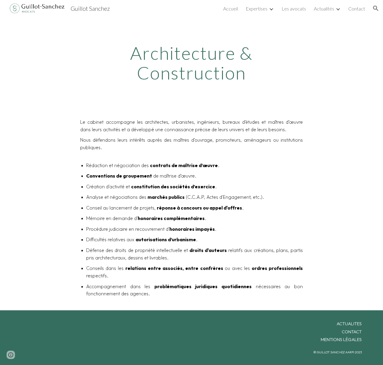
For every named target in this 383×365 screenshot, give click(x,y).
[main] (191, 63)
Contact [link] (356, 8)
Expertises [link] (257, 8)
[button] (376, 8)
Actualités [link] (324, 8)
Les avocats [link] (294, 8)
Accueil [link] (230, 8)
